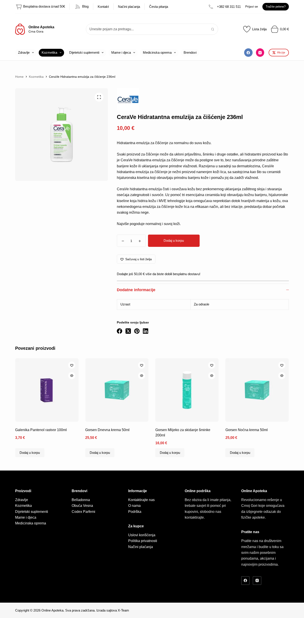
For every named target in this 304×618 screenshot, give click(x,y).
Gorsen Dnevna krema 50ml (107, 430)
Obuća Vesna (82, 505)
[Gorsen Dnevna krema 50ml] (117, 390)
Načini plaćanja (129, 6)
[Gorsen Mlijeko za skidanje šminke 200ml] (187, 390)
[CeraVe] (128, 99)
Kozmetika (49, 52)
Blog (85, 6)
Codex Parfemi (83, 512)
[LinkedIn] (145, 331)
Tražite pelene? (276, 6)
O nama (134, 505)
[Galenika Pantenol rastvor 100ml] (47, 390)
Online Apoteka (41, 27)
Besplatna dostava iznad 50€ (43, 6)
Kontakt (103, 6)
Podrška (134, 512)
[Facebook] (248, 52)
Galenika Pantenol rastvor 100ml (41, 430)
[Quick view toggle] (71, 375)
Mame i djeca (121, 52)
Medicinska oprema (157, 52)
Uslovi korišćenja (141, 535)
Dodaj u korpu (174, 240)
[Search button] (212, 29)
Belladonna (81, 500)
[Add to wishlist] (71, 365)
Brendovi (190, 52)
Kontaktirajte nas (141, 500)
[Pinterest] (137, 331)
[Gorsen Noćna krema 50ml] (257, 390)
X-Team (123, 610)
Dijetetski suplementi (84, 52)
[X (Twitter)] (128, 331)
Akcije (281, 52)
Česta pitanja (158, 6)
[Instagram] (260, 52)
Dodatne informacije (136, 290)
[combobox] (146, 29)
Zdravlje (24, 52)
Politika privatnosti (142, 541)
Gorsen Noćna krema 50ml (246, 430)
